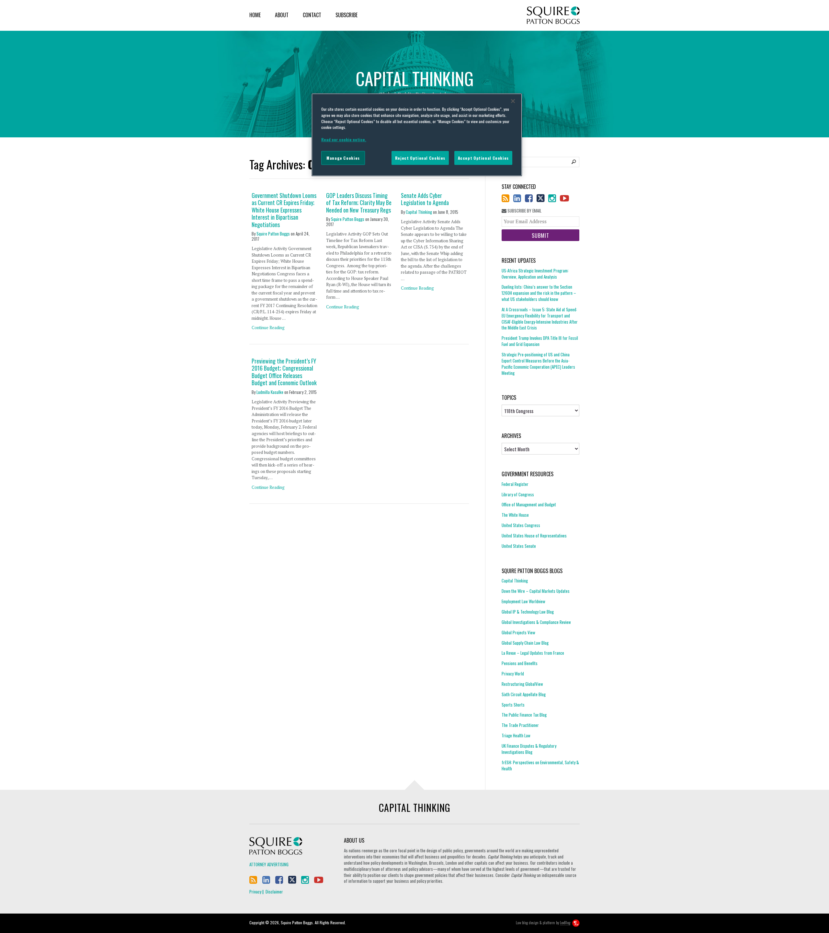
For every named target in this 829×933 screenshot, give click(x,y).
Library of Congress (518, 494)
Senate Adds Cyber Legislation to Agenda (425, 199)
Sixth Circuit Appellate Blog (524, 694)
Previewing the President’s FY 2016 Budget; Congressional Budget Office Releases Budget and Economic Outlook (284, 371)
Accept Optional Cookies (483, 158)
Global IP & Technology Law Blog (528, 611)
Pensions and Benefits (520, 663)
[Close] (513, 101)
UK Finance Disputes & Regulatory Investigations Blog (529, 749)
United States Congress (521, 525)
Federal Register (515, 484)
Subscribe (346, 14)
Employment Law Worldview (523, 601)
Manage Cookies (343, 158)
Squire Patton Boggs (553, 15)
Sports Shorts (513, 704)
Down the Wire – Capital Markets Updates (536, 591)
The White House (515, 515)
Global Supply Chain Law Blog (525, 642)
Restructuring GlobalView (522, 684)
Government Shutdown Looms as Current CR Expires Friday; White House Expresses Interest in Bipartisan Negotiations (284, 210)
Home (255, 14)
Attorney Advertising (269, 864)
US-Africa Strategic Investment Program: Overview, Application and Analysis (535, 274)
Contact (312, 14)
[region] (417, 134)
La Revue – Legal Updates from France (533, 653)
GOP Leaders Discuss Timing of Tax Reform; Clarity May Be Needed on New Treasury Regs (359, 203)
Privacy (255, 891)
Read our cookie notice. (343, 139)
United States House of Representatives (534, 535)
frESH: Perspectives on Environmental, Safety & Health (540, 765)
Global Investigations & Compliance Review (536, 622)
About (282, 14)
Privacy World (513, 673)
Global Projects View (518, 632)
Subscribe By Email (523, 211)
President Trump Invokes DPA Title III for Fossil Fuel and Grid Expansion (540, 341)
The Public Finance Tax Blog (524, 714)
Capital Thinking (419, 212)
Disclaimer (274, 891)
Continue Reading (268, 327)
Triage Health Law (516, 735)
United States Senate (519, 546)
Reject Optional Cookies (420, 158)
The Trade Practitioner (520, 725)
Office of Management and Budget (529, 504)
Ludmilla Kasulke (269, 392)
